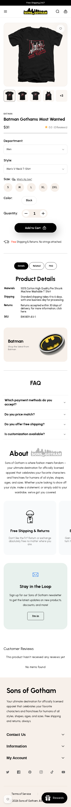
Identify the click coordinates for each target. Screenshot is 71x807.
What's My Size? (24, 179)
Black (29, 200)
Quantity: (11, 213)
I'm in (35, 616)
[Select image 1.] (22, 95)
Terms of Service (21, 794)
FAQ (51, 266)
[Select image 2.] (35, 95)
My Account (17, 758)
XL (43, 187)
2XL (54, 187)
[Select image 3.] (48, 95)
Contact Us (16, 735)
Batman (8, 113)
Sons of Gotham (28, 800)
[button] (5, 11)
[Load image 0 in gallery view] (9, 95)
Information (17, 746)
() (58, 127)
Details (21, 266)
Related (36, 266)
